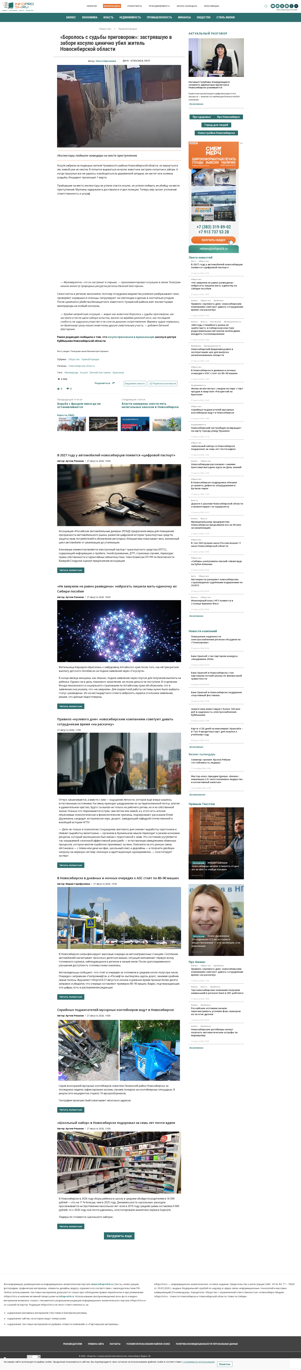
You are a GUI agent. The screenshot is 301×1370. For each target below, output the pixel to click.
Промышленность (232, 322)
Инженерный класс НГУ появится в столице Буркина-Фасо (212, 602)
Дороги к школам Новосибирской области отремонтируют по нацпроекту (217, 505)
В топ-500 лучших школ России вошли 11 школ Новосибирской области (216, 544)
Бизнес (194, 300)
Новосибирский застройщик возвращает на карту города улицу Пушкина (216, 429)
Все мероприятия (197, 794)
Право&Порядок (127, 29)
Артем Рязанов (75, 460)
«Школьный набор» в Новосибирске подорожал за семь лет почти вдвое (116, 1123)
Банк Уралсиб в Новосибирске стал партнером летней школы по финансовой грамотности (216, 675)
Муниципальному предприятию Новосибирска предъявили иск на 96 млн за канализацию (216, 524)
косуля (84, 372)
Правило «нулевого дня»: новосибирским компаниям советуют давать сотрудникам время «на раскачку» (217, 306)
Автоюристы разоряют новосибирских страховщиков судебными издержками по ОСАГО (217, 582)
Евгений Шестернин (100, 372)
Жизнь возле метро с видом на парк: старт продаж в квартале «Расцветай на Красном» (217, 391)
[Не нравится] (68, 388)
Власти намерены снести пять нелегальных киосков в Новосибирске (150, 405)
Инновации (215, 322)
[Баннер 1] (71, 424)
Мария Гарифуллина (78, 883)
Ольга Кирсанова (106, 60)
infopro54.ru (66, 1296)
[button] (265, 6)
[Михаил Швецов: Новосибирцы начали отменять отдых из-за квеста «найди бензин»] (216, 843)
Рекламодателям (286, 9)
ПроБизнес (219, 300)
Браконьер (118, 372)
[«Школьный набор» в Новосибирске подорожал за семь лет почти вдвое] (119, 1163)
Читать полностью (71, 570)
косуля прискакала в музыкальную (131, 337)
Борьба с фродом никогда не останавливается (79, 405)
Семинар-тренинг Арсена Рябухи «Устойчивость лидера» (210, 761)
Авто (193, 261)
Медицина (196, 346)
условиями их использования (199, 1361)
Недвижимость (198, 385)
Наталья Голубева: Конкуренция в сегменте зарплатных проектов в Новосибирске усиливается (209, 84)
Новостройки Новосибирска (216, 133)
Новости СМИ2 (65, 415)
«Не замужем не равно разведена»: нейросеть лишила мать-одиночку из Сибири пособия (214, 285)
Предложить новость (135, 383)
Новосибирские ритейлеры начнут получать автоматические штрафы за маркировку (214, 1032)
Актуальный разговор (208, 33)
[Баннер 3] (135, 424)
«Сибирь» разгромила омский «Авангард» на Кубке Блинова (216, 563)
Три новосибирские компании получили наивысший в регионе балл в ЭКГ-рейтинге (217, 991)
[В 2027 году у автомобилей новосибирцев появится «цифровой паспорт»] (119, 495)
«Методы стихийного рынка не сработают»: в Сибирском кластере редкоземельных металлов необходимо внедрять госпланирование (215, 329)
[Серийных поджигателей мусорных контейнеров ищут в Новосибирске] (119, 1050)
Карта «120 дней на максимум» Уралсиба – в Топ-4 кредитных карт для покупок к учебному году (217, 731)
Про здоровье (202, 117)
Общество (105, 29)
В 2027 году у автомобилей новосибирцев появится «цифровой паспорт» (116, 455)
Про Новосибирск (228, 117)
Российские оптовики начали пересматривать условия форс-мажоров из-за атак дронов (216, 1011)
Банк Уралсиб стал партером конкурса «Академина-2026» (214, 657)
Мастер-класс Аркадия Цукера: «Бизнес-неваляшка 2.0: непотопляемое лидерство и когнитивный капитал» (217, 779)
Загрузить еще (119, 1236)
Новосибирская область (82, 365)
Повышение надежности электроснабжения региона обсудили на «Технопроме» (215, 639)
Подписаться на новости (164, 383)
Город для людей (216, 125)
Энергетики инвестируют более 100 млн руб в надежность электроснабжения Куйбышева (215, 711)
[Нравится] (58, 388)
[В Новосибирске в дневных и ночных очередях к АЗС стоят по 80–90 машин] (119, 918)
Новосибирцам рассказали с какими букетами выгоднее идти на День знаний (216, 466)
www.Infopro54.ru (102, 1284)
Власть (204, 322)
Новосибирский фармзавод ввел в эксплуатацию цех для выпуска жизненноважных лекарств (212, 352)
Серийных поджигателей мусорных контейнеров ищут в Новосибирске (115, 1010)
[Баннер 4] (167, 424)
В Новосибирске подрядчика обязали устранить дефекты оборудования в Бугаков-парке (214, 485)
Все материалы (196, 104)
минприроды (71, 372)
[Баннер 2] (103, 424)
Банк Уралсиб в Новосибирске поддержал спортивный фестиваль (216, 694)
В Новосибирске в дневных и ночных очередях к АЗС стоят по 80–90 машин (118, 878)
